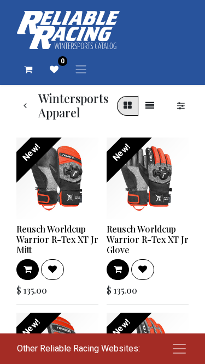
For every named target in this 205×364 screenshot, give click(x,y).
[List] (149, 106)
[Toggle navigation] (80, 69)
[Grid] (127, 106)
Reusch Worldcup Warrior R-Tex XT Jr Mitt (57, 239)
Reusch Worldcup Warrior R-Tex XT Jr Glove (148, 239)
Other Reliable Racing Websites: (78, 348)
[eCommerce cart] (28, 69)
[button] (27, 269)
